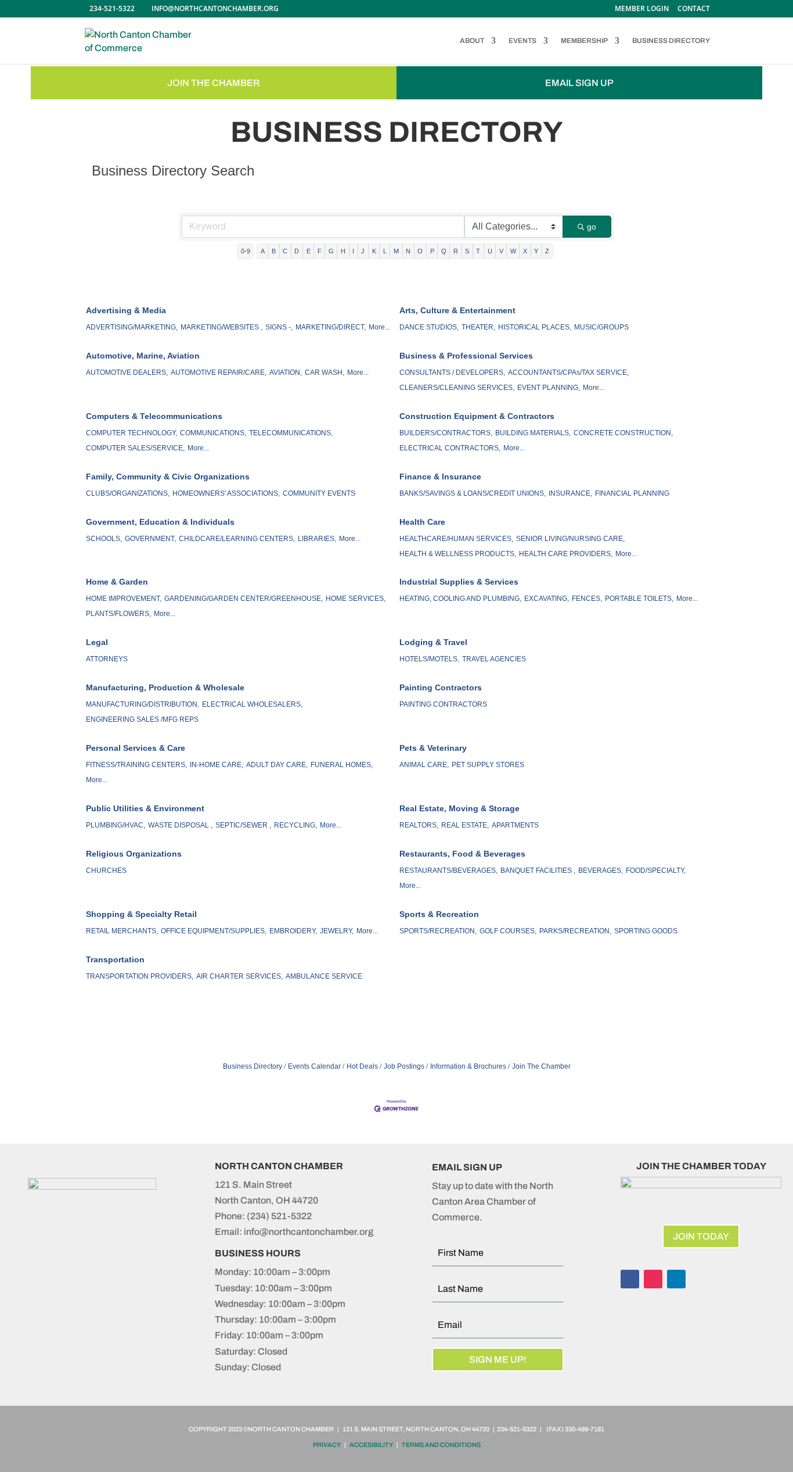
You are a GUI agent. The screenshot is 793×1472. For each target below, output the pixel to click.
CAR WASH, (324, 372)
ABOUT (472, 41)
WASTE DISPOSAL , (180, 825)
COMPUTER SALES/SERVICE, (135, 448)
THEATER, (478, 327)
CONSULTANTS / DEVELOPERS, (452, 372)
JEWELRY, (337, 931)
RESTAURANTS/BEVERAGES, (448, 870)
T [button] (478, 251)
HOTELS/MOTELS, (429, 659)
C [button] (285, 251)
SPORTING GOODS (645, 931)
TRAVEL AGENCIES (494, 659)
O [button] (420, 251)
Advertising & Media (126, 310)
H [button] (343, 251)
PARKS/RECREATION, (575, 931)
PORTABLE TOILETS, (639, 598)
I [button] (353, 251)
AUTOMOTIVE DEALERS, (127, 372)
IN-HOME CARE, (216, 765)
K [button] (374, 251)
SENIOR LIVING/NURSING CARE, (570, 539)
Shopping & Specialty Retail (141, 914)
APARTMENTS (515, 825)
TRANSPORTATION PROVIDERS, (139, 976)
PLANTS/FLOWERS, (118, 614)
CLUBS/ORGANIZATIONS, (128, 493)
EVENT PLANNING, (548, 388)
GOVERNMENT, (150, 539)
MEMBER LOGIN (642, 9)
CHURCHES (106, 870)
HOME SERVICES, (355, 598)
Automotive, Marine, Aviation (143, 355)
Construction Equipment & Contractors (476, 416)
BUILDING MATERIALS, (533, 433)
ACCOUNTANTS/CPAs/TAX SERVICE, (568, 372)
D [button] (296, 251)
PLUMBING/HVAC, (115, 825)
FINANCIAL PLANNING (632, 493)
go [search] (591, 226)
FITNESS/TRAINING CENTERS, (136, 765)
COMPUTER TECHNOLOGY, (131, 433)
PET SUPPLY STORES (488, 765)
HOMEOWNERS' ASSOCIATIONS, (226, 493)
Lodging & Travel (433, 642)
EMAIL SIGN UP (579, 83)
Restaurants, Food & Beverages (462, 853)
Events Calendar (314, 1066)
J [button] (363, 251)
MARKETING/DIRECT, (330, 327)
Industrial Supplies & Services (458, 581)
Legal (97, 642)
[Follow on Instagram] (653, 1279)
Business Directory (252, 1066)
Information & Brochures (468, 1066)
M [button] (396, 251)
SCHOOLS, (104, 539)
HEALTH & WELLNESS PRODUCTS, (457, 554)
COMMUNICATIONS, (213, 433)
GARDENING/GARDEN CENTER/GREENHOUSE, (243, 598)
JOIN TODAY (701, 1236)
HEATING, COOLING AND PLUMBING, (460, 598)
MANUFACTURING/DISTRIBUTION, (142, 704)
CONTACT (693, 9)
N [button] (408, 251)
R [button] (455, 251)
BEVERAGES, (600, 870)
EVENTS (522, 41)
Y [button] (536, 251)
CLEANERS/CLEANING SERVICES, (456, 388)
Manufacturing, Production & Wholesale (165, 687)
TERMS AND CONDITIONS (441, 1444)
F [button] (320, 251)
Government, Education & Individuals (160, 522)
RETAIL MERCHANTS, (122, 931)
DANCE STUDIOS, (429, 327)
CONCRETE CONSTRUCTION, (623, 433)
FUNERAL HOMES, (342, 765)
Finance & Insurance (440, 476)
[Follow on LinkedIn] (676, 1279)
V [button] (501, 251)
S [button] (467, 251)
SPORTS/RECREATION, (438, 931)
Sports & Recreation (439, 914)
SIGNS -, (279, 327)
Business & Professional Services (466, 355)
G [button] (331, 251)
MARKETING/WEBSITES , (221, 327)
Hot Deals (362, 1066)
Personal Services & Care (135, 748)
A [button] (263, 251)
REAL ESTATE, (465, 825)
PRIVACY (327, 1444)
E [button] (309, 251)
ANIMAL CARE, (424, 765)
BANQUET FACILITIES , (537, 870)
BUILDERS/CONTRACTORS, (445, 433)
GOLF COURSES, (508, 931)
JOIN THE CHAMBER (213, 83)
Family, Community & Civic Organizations (168, 476)
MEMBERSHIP (584, 41)
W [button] (513, 251)
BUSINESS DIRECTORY (671, 41)
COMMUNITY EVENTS (319, 493)
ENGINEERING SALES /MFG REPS (142, 719)
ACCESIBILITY (371, 1444)
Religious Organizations (134, 853)
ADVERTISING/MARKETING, (132, 327)
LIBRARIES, (317, 539)
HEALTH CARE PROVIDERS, (565, 554)
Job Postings (404, 1066)
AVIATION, (285, 372)
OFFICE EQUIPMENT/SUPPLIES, (213, 931)
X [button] (525, 251)
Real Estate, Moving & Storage (459, 808)
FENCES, (587, 598)
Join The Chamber (541, 1066)
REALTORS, (418, 825)
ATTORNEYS (107, 659)
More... (379, 327)
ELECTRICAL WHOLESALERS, (252, 704)
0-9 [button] (245, 251)
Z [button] (547, 251)
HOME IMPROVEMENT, (123, 598)
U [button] (490, 251)
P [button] (432, 251)
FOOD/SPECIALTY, (656, 870)
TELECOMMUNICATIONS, (291, 433)
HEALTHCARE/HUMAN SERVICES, (456, 539)
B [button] (274, 251)
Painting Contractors (440, 687)
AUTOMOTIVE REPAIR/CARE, (218, 372)
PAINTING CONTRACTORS (443, 704)
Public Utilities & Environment (145, 808)
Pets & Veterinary (433, 748)
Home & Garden (117, 581)
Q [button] (443, 251)
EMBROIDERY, (293, 931)
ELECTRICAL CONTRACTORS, (449, 448)
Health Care (422, 522)
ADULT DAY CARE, (277, 765)
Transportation (115, 959)
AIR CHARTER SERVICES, (239, 976)
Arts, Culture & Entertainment (457, 310)
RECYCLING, (295, 825)
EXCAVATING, (546, 598)
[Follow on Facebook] (630, 1279)
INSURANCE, (570, 493)
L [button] (385, 251)
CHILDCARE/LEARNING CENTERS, (237, 539)
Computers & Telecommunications (154, 416)
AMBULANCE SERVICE (324, 976)
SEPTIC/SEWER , (243, 825)
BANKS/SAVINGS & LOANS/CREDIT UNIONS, (472, 493)
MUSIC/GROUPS (601, 327)
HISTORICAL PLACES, (534, 327)
